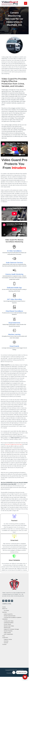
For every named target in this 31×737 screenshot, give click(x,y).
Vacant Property (8, 630)
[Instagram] (9, 601)
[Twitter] (6, 601)
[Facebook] (3, 601)
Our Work (6, 610)
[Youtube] (12, 601)
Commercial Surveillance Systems (12, 617)
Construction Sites (8, 621)
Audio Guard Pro (8, 614)
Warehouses (7, 627)
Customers (5, 637)
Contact (4, 644)
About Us (4, 608)
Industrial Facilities (8, 622)
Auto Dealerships (8, 634)
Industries (4, 619)
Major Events (7, 632)
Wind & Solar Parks (9, 626)
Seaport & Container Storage (11, 629)
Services (4, 612)
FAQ (3, 635)
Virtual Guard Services (9, 615)
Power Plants (7, 624)
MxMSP (6, 642)
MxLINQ (6, 641)
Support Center (8, 639)
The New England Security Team (13, 444)
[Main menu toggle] (25, 3)
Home (4, 607)
